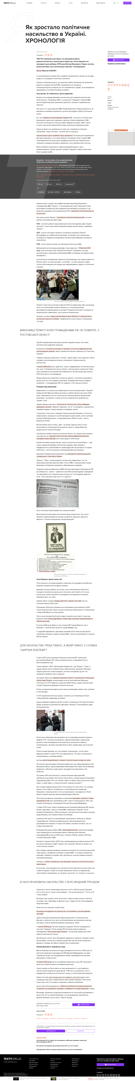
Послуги (52, 1060)
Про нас (31, 1059)
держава (45, 1018)
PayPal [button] (78, 192)
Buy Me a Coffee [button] (54, 192)
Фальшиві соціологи (55, 1062)
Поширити (39, 55)
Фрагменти (32, 1062)
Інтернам (52, 1068)
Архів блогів (75, 1064)
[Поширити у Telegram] (51, 55)
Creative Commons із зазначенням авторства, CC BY (18, 1074)
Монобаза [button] (67, 192)
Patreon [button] (41, 192)
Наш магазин (75, 1060)
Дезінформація (54, 1064)
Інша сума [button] (69, 184)
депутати (85, 1018)
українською (13, 1075)
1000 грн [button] (58, 184)
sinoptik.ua (110, 109)
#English (31, 1068)
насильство (61, 1018)
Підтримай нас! (75, 1059)
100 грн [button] (40, 184)
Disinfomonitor (54, 1066)
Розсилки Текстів (33, 1064)
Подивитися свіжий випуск (117, 63)
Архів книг (74, 1066)
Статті (30, 1060)
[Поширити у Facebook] (46, 55)
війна (39, 1018)
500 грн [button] (49, 184)
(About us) (36, 1059)
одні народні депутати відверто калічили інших (67, 977)
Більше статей (41, 1037)
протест (77, 1018)
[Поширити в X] (48, 55)
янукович (70, 1018)
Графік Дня (74, 1062)
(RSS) (33, 1060)
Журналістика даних (55, 1059)
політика (53, 1018)
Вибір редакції (33, 1066)
